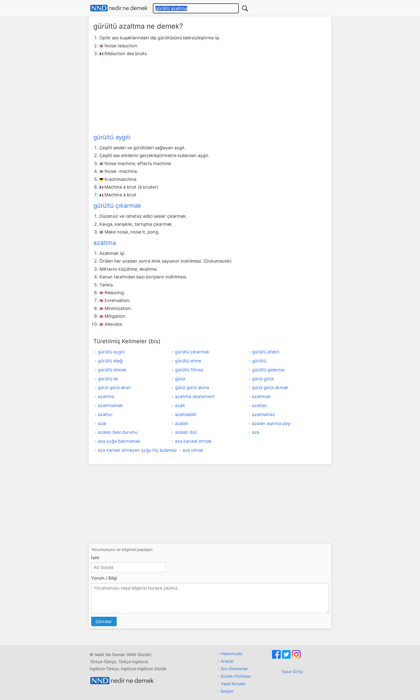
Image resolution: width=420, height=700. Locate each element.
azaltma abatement (195, 396)
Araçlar (227, 661)
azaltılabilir (186, 414)
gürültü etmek (112, 369)
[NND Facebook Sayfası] (277, 657)
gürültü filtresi (189, 369)
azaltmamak (110, 405)
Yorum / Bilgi (104, 578)
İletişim (227, 691)
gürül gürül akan (114, 387)
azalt (180, 405)
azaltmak (261, 396)
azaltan (259, 405)
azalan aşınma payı (271, 423)
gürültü (259, 360)
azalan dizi (186, 432)
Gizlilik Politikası (236, 676)
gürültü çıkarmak (117, 205)
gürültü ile (108, 378)
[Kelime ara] (245, 8)
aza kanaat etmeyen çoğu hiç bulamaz (137, 450)
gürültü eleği (110, 360)
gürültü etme (188, 360)
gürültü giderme (268, 369)
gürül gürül (263, 378)
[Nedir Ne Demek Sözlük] (119, 8)
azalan (181, 423)
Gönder (104, 621)
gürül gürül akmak (270, 387)
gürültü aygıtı (112, 137)
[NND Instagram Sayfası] (296, 657)
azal (102, 423)
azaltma (104, 242)
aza (255, 432)
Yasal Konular (233, 683)
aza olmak (193, 450)
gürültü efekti (265, 351)
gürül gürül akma (192, 387)
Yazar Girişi (292, 671)
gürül (180, 378)
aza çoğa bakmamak (119, 441)
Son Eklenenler (234, 668)
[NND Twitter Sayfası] (287, 657)
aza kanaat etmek (193, 441)
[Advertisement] (210, 94)
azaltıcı (105, 414)
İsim (95, 557)
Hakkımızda (231, 653)
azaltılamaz (263, 414)
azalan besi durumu (118, 432)
